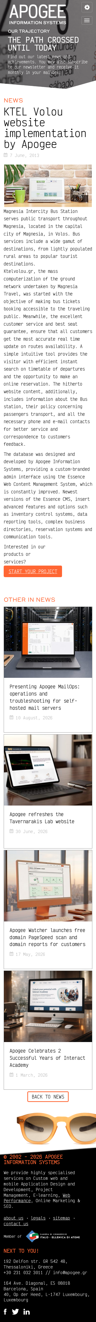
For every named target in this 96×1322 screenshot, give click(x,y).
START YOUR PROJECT (33, 571)
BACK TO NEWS (48, 1097)
